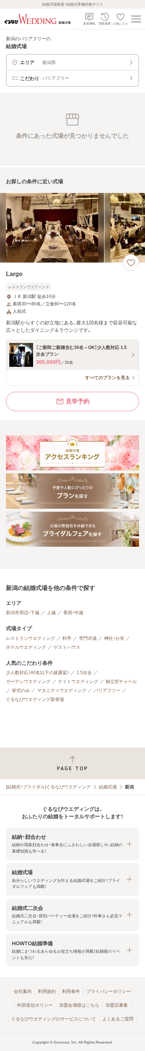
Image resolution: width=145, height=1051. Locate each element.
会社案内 (23, 991)
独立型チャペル (121, 681)
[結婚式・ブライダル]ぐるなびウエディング (48, 787)
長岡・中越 (73, 612)
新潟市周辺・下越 (22, 612)
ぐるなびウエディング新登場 (35, 699)
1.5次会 (84, 672)
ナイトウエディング (78, 681)
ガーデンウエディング (28, 681)
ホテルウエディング (26, 647)
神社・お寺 (114, 638)
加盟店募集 (117, 1005)
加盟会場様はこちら (79, 1005)
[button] (72, 844)
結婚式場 (108, 787)
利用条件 (71, 991)
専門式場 (88, 638)
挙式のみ (21, 690)
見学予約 (78, 401)
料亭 (66, 638)
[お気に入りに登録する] (131, 262)
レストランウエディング (30, 638)
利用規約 (47, 991)
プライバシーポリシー (108, 991)
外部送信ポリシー (35, 1005)
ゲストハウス (67, 647)
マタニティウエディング (61, 690)
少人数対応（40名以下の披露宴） (37, 672)
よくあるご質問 (117, 1019)
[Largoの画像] (72, 228)
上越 (51, 612)
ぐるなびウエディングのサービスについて (53, 1019)
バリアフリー (107, 690)
